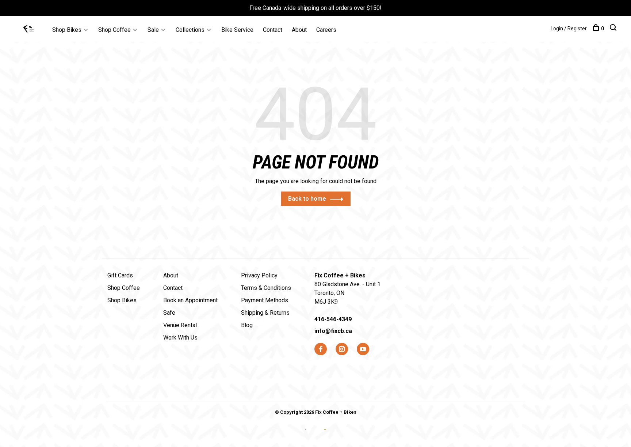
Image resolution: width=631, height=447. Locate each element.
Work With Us (180, 337)
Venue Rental (180, 325)
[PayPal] (325, 435)
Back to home (307, 198)
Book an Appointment (190, 300)
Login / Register (569, 28)
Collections (190, 29)
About (299, 29)
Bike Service (237, 29)
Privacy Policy (259, 275)
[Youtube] (363, 349)
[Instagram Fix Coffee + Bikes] (342, 349)
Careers (326, 29)
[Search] (614, 28)
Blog (247, 325)
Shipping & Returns (265, 312)
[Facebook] (320, 349)
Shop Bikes (66, 29)
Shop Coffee (114, 29)
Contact (272, 29)
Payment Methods (264, 300)
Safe (169, 312)
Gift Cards (120, 275)
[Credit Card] (307, 435)
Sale (153, 29)
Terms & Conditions (266, 287)
